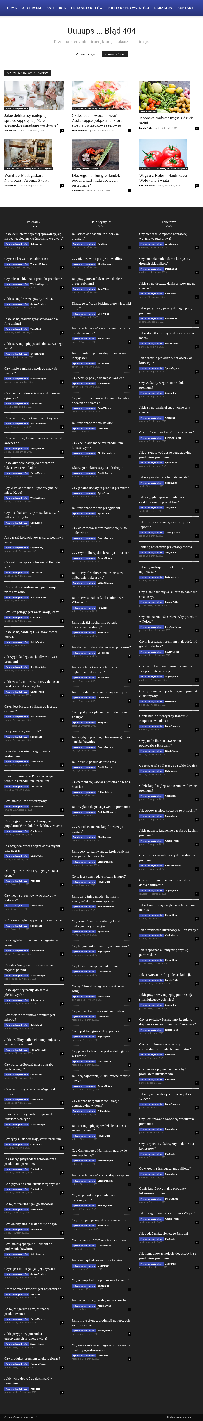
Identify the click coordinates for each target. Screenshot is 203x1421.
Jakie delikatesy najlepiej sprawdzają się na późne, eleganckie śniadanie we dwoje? (31, 120)
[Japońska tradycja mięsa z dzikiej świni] (169, 97)
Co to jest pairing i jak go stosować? (29, 1204)
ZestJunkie (36, 572)
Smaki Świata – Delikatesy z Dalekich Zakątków (29, 168)
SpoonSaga (104, 652)
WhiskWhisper (38, 284)
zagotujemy (36, 547)
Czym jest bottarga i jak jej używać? (29, 1269)
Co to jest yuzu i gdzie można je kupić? (99, 876)
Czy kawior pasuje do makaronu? (95, 966)
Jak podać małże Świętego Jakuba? (163, 1233)
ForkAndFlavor (38, 1049)
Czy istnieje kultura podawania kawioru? (100, 1280)
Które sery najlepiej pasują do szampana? (33, 920)
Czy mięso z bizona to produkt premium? (33, 279)
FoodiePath (145, 128)
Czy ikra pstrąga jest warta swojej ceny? (32, 612)
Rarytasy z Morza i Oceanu (85, 168)
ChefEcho (35, 831)
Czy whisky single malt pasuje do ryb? (31, 1224)
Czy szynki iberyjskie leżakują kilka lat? (100, 553)
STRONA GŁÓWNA (115, 54)
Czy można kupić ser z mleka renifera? (99, 1011)
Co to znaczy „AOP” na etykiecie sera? (99, 1240)
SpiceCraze (36, 403)
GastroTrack (37, 304)
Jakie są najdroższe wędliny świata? (97, 1260)
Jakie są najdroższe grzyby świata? (29, 299)
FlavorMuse (36, 473)
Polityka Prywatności (128, 8)
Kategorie (56, 8)
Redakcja (163, 8)
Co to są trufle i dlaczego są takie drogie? (168, 765)
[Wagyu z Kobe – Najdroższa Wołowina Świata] (169, 154)
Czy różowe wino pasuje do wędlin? (97, 259)
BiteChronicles (79, 130)
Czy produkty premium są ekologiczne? (32, 1358)
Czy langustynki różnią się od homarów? (100, 946)
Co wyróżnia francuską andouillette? (165, 1168)
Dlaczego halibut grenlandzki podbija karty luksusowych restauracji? (96, 180)
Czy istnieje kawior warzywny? (26, 801)
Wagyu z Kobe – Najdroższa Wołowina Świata (163, 178)
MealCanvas (36, 761)
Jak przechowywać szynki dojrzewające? (100, 1175)
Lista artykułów (86, 8)
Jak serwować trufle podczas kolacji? (165, 975)
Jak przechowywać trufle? (22, 731)
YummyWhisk (37, 264)
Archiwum (31, 8)
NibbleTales (78, 190)
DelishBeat (10, 185)
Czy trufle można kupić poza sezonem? (166, 432)
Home (12, 8)
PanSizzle (35, 880)
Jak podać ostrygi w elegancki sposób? (99, 1300)
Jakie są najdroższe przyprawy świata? (166, 547)
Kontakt (185, 8)
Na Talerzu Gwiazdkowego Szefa (88, 108)
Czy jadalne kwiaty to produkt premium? (100, 488)
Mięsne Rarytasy (148, 111)
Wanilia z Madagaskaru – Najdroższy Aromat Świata (26, 178)
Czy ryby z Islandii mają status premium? (33, 1139)
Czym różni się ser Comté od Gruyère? (31, 418)
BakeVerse (10, 130)
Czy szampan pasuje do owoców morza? (100, 1220)
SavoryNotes (37, 448)
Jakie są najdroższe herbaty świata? (164, 477)
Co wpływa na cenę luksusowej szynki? (32, 1184)
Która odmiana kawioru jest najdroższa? (32, 1289)
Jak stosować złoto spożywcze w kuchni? (168, 810)
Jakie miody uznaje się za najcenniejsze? (100, 692)
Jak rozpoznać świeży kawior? (93, 423)
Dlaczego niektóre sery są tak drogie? (98, 468)
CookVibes (36, 522)
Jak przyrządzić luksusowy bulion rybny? (168, 930)
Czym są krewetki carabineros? (26, 259)
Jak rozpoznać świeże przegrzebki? (97, 508)
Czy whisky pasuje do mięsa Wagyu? (98, 378)
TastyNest (35, 328)
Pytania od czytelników (17, 108)
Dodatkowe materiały (179, 1417)
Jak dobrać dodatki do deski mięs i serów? (101, 647)
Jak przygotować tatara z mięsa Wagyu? (167, 1213)
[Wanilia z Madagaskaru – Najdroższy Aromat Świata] (34, 154)
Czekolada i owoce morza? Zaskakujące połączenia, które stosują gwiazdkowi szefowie (97, 120)
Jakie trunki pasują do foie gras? (94, 762)
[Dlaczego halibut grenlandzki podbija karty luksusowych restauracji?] (101, 154)
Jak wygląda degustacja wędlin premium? (101, 807)
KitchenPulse (37, 353)
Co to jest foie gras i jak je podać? (95, 1031)
